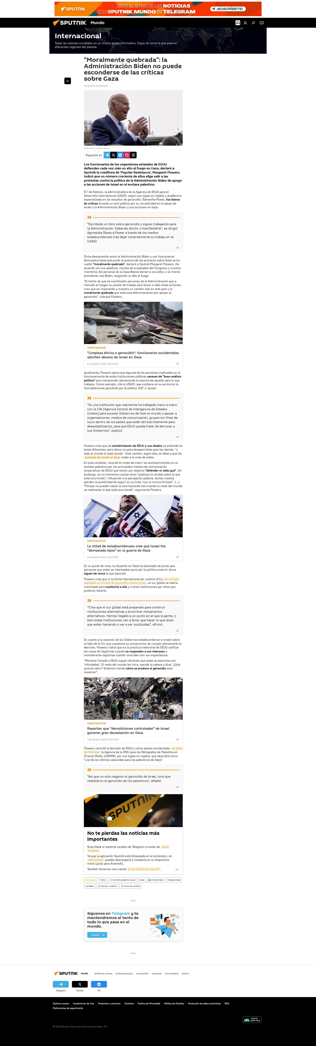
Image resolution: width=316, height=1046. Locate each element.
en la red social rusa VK (143, 869)
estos (165, 847)
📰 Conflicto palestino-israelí (122, 880)
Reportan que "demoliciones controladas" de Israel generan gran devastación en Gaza (128, 730)
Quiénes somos (61, 1003)
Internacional (96, 347)
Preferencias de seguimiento (68, 1008)
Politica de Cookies (174, 1003)
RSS (227, 1003)
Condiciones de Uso (83, 1003)
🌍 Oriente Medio (156, 880)
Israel (141, 880)
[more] (177, 247)
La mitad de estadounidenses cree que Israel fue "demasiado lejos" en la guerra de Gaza (126, 548)
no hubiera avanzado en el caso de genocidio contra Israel (131, 581)
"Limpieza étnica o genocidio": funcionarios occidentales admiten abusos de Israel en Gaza (133, 355)
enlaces (93, 850)
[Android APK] (252, 1020)
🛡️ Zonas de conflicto (130, 886)
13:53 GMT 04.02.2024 (96, 86)
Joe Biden (89, 886)
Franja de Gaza (174, 880)
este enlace (95, 860)
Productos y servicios (109, 1003)
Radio (185, 973)
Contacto (129, 1003)
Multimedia (172, 973)
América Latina (103, 973)
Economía (142, 973)
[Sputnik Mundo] (71, 26)
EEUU (103, 880)
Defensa (157, 973)
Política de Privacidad (149, 1003)
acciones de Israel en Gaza (102, 457)
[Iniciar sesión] (245, 22)
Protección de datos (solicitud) (204, 1003)
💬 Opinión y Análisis (107, 886)
